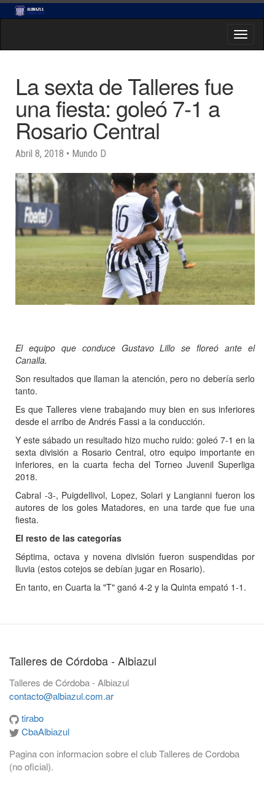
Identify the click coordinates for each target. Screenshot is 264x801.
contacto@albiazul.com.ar (61, 695)
